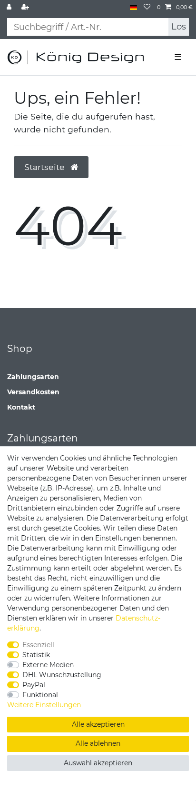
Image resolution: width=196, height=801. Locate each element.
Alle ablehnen (98, 743)
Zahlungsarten (33, 376)
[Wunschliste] (147, 7)
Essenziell (38, 645)
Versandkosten (33, 392)
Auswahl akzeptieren (98, 763)
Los (178, 26)
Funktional (40, 695)
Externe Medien (48, 665)
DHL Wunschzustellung (61, 675)
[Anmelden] (10, 7)
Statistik (36, 655)
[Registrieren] (26, 7)
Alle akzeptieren (98, 724)
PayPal (33, 685)
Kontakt (21, 407)
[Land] (133, 7)
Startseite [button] (45, 167)
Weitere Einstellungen (44, 705)
